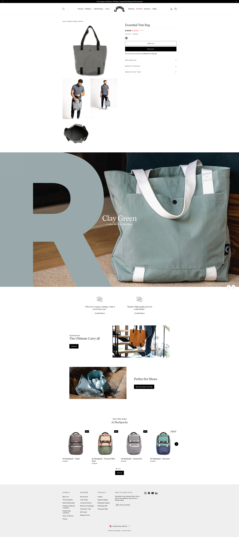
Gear (107, 9)
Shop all (74, 346)
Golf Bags (88, 9)
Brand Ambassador (69, 503)
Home (64, 21)
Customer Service (85, 503)
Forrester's (147, 9)
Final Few (139, 9)
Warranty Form (85, 515)
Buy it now (150, 49)
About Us (66, 497)
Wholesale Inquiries (104, 503)
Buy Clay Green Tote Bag (144, 387)
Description (131, 60)
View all (119, 473)
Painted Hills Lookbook (67, 512)
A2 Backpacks (119, 422)
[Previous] (229, 287)
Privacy (65, 519)
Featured (80, 9)
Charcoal (126, 38)
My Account (84, 497)
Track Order (84, 500)
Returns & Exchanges (87, 506)
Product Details (133, 66)
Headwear (131, 9)
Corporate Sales (103, 509)
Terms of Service (68, 516)
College (154, 9)
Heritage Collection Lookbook (69, 507)
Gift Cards (83, 512)
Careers (100, 497)
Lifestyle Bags (98, 9)
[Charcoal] (126, 38)
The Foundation (68, 500)
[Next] (233, 287)
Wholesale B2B (102, 506)
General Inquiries (103, 500)
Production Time (133, 72)
